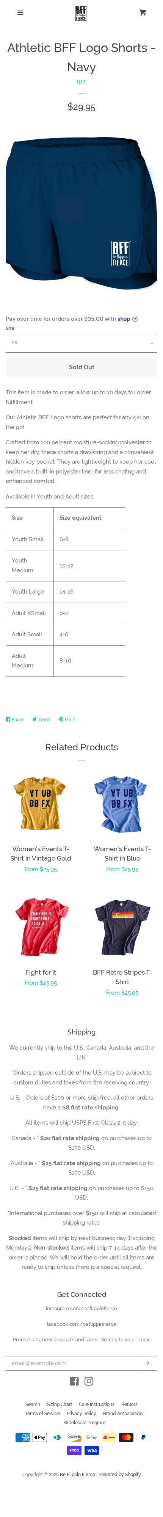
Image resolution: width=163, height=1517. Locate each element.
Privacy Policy (81, 1413)
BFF (81, 82)
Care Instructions (96, 1404)
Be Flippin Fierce (77, 1474)
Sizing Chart (59, 1404)
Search (32, 1404)
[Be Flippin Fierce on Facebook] (74, 1383)
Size (10, 328)
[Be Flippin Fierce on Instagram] (89, 1383)
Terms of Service (42, 1413)
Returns (129, 1404)
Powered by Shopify (120, 1474)
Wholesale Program (84, 1422)
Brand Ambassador (123, 1413)
